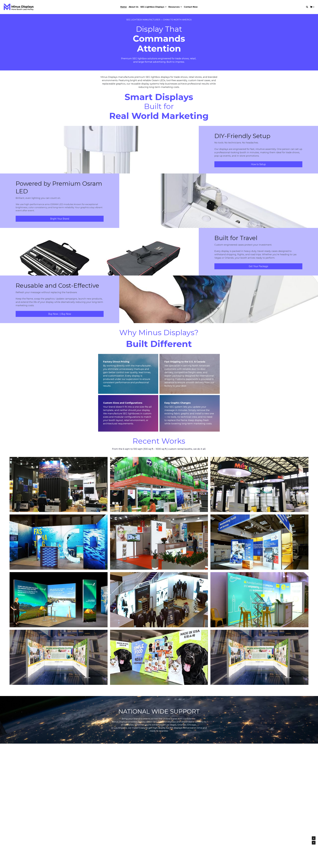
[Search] (307, 7)
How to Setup (258, 164)
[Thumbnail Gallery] (59, 484)
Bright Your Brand (59, 218)
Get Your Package (258, 266)
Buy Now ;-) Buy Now (59, 313)
